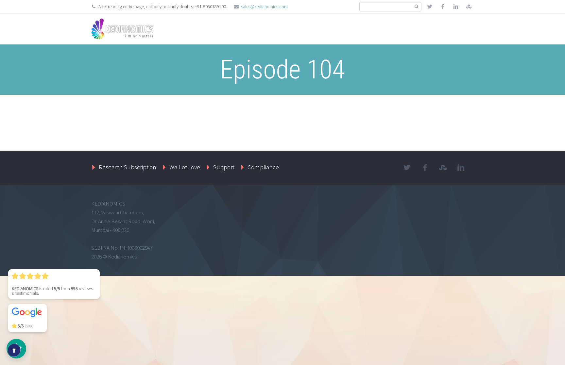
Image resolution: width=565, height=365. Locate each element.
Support (223, 167)
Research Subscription (127, 167)
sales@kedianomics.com (264, 6)
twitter (430, 6)
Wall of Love (184, 167)
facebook (443, 6)
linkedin (456, 6)
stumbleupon (469, 6)
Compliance (263, 167)
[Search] (416, 6)
